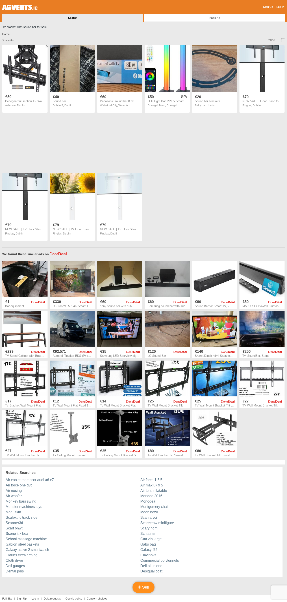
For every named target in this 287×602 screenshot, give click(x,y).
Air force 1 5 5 (151, 480)
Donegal (172, 105)
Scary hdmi (149, 528)
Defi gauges (15, 566)
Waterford (124, 105)
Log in (35, 598)
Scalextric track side (21, 517)
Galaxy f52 (148, 550)
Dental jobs (15, 571)
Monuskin (13, 512)
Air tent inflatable (153, 490)
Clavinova (148, 555)
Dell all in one (151, 566)
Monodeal (148, 501)
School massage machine (26, 539)
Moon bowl (149, 512)
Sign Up (268, 7)
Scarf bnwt (14, 528)
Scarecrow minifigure (157, 523)
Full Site (7, 598)
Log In (280, 7)
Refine (271, 40)
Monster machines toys (24, 507)
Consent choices (97, 598)
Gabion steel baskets (22, 544)
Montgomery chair (154, 507)
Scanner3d (14, 523)
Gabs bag (148, 544)
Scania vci (148, 517)
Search (72, 17)
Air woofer (14, 496)
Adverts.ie (19, 7)
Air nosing (14, 490)
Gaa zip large (151, 539)
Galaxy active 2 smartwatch (27, 550)
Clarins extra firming (21, 555)
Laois (211, 105)
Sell (145, 587)
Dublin (21, 105)
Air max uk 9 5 (151, 485)
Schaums (147, 533)
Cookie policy (73, 598)
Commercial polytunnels (159, 560)
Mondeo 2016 (151, 496)
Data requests (52, 598)
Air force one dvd (19, 485)
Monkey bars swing (21, 501)
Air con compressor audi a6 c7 (30, 480)
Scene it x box (17, 533)
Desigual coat (151, 571)
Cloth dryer (14, 560)
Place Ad (214, 17)
